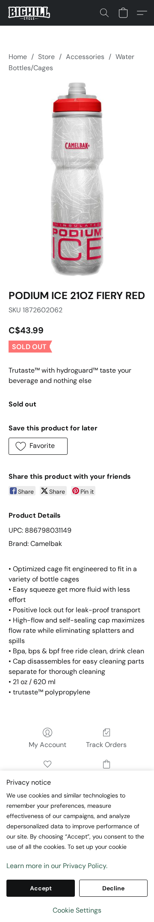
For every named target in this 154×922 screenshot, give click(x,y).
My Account (47, 744)
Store (46, 56)
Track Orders (106, 744)
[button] (30, 13)
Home (18, 56)
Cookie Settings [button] (77, 910)
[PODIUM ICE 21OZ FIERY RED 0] (76, 179)
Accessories (85, 56)
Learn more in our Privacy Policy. (56, 865)
